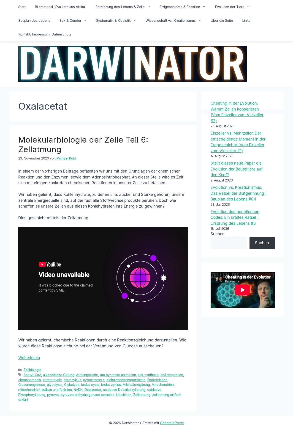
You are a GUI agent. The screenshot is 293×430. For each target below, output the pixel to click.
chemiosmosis (29, 380)
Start (22, 7)
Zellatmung (141, 395)
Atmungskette (87, 375)
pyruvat (53, 395)
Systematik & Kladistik (113, 20)
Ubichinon (123, 395)
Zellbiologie (32, 370)
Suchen (218, 234)
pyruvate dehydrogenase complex (87, 395)
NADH (78, 390)
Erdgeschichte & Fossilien (180, 7)
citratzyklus (72, 380)
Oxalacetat (92, 390)
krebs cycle (90, 385)
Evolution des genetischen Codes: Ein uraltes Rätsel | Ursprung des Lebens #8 (235, 217)
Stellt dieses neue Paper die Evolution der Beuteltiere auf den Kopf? (237, 169)
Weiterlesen (29, 357)
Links (246, 20)
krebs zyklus (111, 385)
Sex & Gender (70, 20)
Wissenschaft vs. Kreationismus (171, 20)
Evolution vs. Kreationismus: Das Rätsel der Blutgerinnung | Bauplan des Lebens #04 (239, 193)
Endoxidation (157, 380)
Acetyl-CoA (32, 375)
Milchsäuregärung (136, 385)
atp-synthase (148, 375)
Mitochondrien (163, 385)
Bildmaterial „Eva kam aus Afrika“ (60, 7)
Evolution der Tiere (229, 7)
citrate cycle (52, 380)
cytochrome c (94, 380)
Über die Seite (222, 20)
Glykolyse (71, 385)
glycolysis (54, 385)
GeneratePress (172, 423)
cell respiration (171, 375)
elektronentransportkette (126, 380)
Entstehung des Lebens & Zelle (120, 7)
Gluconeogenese (31, 385)
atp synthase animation (118, 375)
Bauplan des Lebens (34, 20)
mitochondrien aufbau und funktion (45, 390)
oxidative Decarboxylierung (124, 390)
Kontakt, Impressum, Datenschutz (44, 34)
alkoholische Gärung (58, 375)
